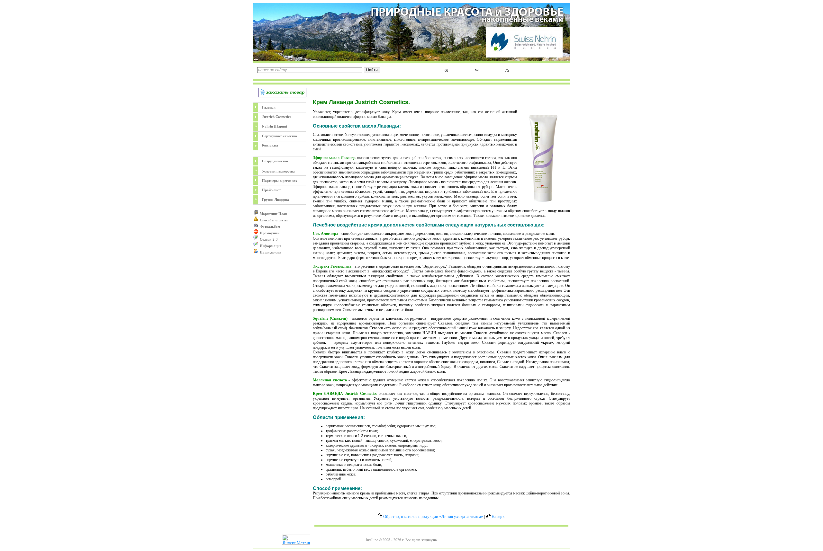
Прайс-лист (271, 190)
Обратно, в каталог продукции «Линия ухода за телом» (432, 516)
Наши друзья (270, 252)
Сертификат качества (279, 136)
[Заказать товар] (282, 95)
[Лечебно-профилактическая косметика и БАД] (411, 59)
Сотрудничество (275, 161)
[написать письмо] (476, 69)
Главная (269, 107)
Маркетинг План (273, 214)
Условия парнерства (278, 171)
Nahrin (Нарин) (274, 126)
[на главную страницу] (446, 70)
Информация (270, 246)
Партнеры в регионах (279, 180)
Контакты (270, 145)
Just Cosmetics (276, 117)
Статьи (265, 239)
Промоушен (269, 233)
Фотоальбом (270, 226)
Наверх (498, 516)
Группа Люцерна (275, 199)
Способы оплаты (274, 220)
